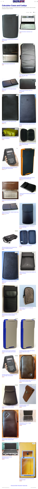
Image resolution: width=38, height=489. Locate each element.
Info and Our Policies (14, 485)
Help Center (20, 485)
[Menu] (1, 1)
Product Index (25, 485)
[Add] (34, 141)
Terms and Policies (33, 487)
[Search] (3, 1)
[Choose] (17, 37)
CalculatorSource (6, 487)
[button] (31, 12)
